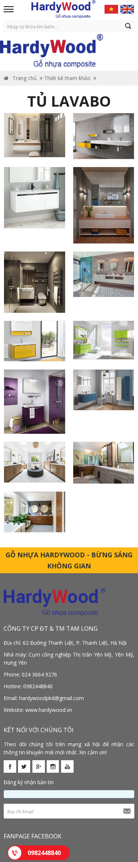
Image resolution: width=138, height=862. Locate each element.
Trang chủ (24, 78)
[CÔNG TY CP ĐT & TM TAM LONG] (63, 9)
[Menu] (9, 9)
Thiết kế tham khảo (67, 78)
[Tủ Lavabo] (34, 135)
